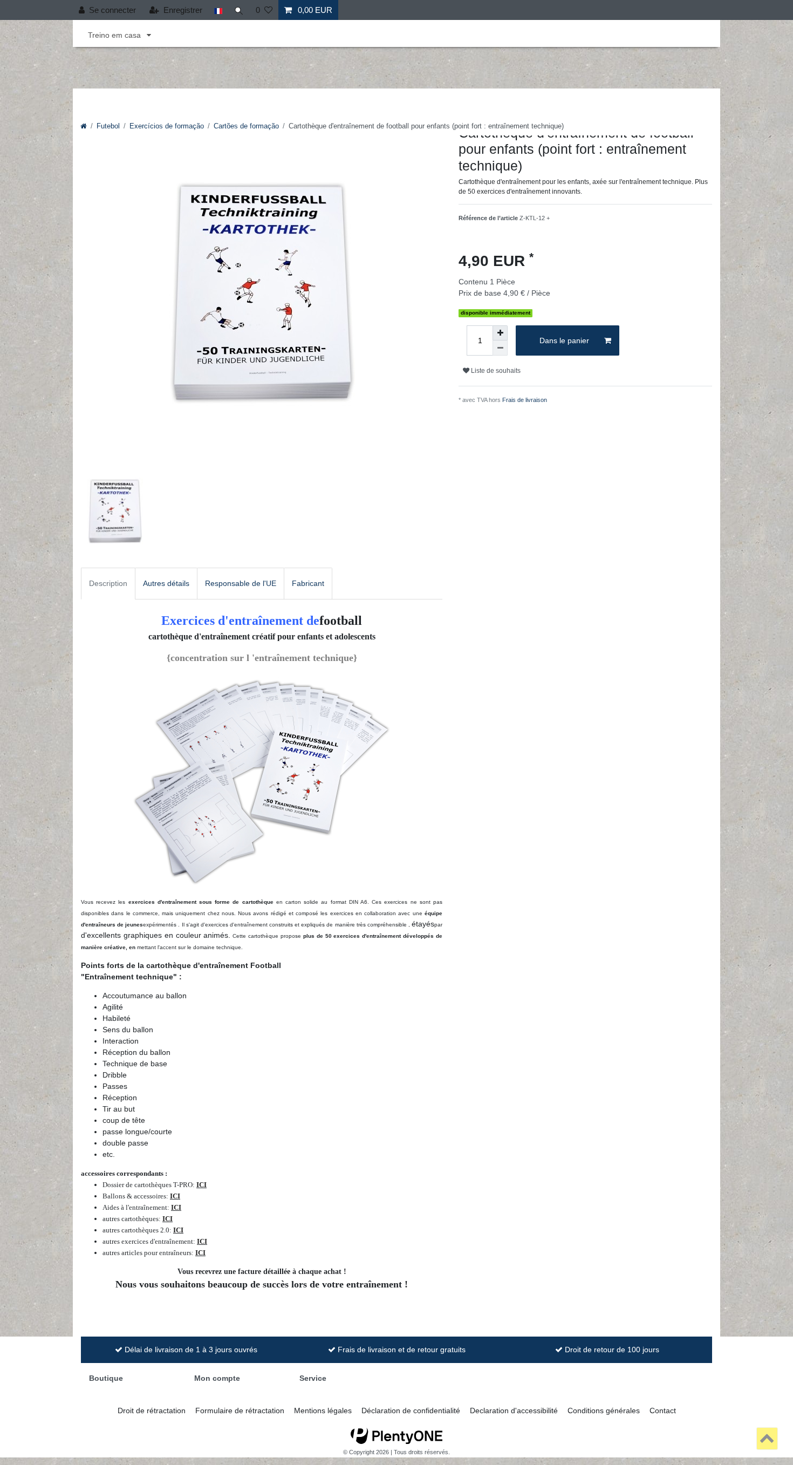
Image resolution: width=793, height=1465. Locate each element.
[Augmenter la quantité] (500, 332)
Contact (663, 1410)
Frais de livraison (524, 400)
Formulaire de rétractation (239, 1410)
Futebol (108, 126)
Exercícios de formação (166, 126)
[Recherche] (239, 10)
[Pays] (218, 10)
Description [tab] (108, 583)
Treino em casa (115, 35)
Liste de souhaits (495, 370)
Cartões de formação (246, 126)
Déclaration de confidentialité (410, 1410)
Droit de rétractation (152, 1410)
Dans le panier (564, 340)
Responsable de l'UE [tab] (240, 583)
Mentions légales (323, 1410)
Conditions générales (604, 1410)
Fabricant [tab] (308, 583)
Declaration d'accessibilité (514, 1410)
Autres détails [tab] (166, 583)
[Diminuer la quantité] (500, 348)
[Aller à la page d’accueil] (83, 126)
